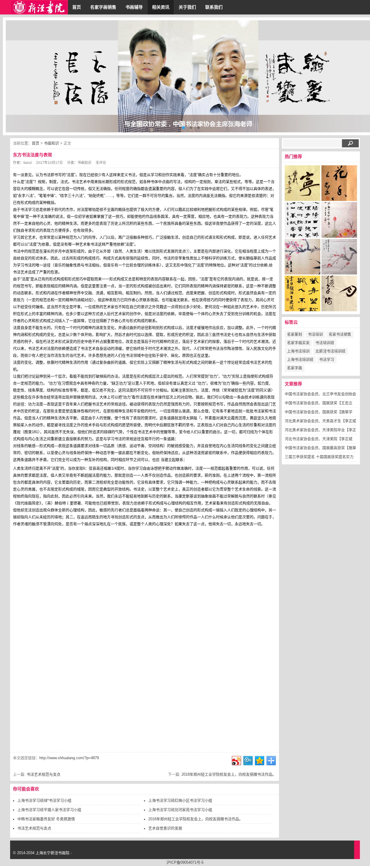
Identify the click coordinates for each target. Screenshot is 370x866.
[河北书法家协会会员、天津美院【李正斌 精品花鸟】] (339, 258)
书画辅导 (134, 7)
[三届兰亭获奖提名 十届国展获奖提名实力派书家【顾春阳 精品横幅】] (339, 295)
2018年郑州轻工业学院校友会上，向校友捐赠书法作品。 (229, 774)
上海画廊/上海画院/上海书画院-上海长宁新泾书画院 (39, 7)
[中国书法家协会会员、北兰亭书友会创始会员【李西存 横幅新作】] (302, 184)
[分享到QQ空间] (259, 760)
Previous (14, 76)
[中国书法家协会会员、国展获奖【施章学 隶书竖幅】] (302, 221)
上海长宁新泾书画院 (52, 853)
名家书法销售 (340, 334)
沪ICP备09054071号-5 (185, 862)
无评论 (101, 163)
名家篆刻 (294, 334)
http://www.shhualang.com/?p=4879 (69, 758)
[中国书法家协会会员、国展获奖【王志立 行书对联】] (339, 184)
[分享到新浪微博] (236, 760)
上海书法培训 (298, 351)
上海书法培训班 (300, 359)
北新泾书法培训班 (330, 351)
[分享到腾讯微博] (247, 760)
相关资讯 (160, 7)
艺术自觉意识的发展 (165, 828)
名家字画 (294, 368)
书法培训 (315, 334)
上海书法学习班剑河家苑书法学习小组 (180, 810)
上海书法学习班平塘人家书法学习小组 (49, 810)
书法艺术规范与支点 (43, 774)
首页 (76, 7)
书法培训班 (324, 342)
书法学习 (326, 359)
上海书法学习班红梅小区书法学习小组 (180, 800)
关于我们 (187, 7)
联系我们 (214, 7)
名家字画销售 (103, 7)
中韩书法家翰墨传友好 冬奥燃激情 (46, 819)
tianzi (27, 163)
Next (361, 76)
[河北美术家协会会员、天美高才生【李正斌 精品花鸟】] (339, 221)
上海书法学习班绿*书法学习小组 (44, 800)
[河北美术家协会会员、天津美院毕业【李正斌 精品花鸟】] (302, 258)
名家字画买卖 (298, 342)
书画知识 (51, 143)
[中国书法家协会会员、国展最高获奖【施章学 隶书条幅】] (302, 295)
